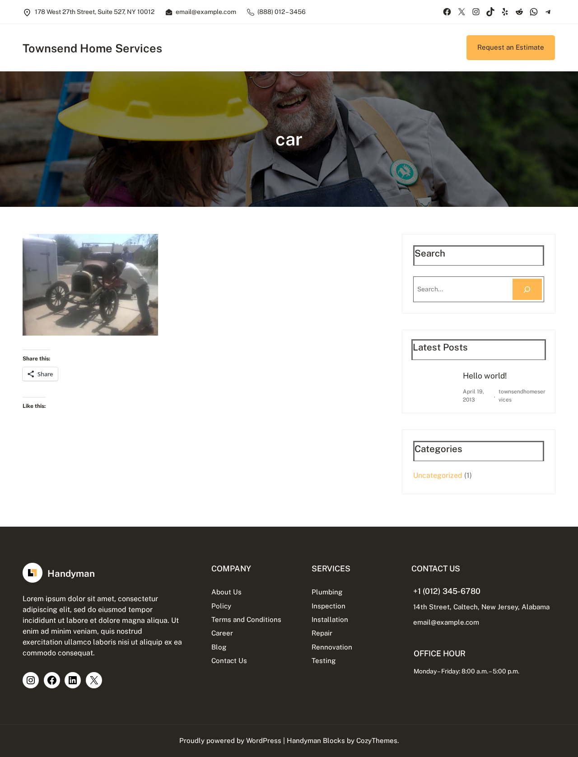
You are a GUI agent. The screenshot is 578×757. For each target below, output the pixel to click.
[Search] (527, 289)
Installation (330, 619)
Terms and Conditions (246, 619)
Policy (221, 606)
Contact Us (229, 660)
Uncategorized (437, 475)
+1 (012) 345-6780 (446, 591)
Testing (324, 660)
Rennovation (332, 647)
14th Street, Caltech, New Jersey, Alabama (481, 607)
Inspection (328, 606)
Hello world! (485, 375)
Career (222, 633)
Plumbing (327, 592)
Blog (218, 647)
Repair (322, 633)
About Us (226, 592)
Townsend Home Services (92, 48)
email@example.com (446, 622)
